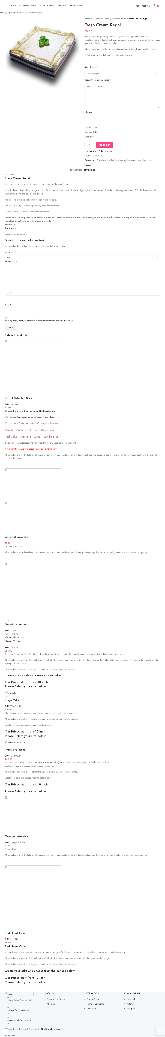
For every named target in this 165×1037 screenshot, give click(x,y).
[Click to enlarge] (5, 1031)
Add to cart (104, 145)
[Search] (160, 6)
